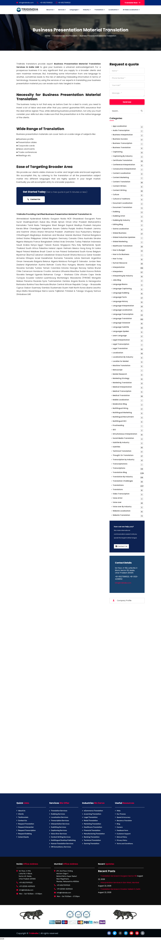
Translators (127, 489)
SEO (127, 429)
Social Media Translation (127, 438)
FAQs (118, 811)
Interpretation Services (60, 824)
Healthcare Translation (128, 246)
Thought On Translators (128, 455)
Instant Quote (23, 837)
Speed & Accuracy (123, 817)
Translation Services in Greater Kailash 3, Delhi (120, 889)
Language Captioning (127, 288)
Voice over (128, 502)
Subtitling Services (58, 827)
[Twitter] (115, 933)
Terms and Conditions (125, 844)
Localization (128, 353)
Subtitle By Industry (127, 442)
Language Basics (127, 284)
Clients (21, 814)
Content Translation (128, 182)
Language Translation (128, 318)
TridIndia (33, 933)
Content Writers (127, 186)
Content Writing (128, 190)
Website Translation (128, 515)
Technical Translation (127, 451)
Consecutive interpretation (127, 169)
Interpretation (128, 267)
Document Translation (127, 207)
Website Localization (127, 511)
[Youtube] (131, 933)
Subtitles (128, 447)
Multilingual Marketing (127, 412)
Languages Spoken (127, 331)
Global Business (128, 233)
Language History (127, 301)
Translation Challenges (128, 481)
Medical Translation (128, 395)
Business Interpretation (127, 135)
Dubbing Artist (127, 216)
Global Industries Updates (127, 237)
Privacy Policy (122, 840)
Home (47, 36)
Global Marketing (127, 241)
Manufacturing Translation (94, 834)
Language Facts (128, 297)
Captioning (127, 152)
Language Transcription (128, 314)
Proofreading (127, 425)
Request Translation (26, 824)
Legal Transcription (127, 344)
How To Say (127, 258)
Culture (127, 194)
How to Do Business (127, 254)
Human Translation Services (62, 844)
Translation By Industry (128, 476)
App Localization (127, 126)
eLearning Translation (92, 814)
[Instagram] (120, 933)
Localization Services (59, 817)
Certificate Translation (128, 160)
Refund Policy (122, 837)
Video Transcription (127, 494)
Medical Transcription (127, 391)
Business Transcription (127, 143)
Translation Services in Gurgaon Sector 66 (119, 876)
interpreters (128, 271)
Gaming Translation (91, 844)
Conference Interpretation (127, 164)
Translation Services (59, 811)
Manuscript (127, 370)
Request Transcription (27, 830)
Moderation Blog (127, 404)
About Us (21, 811)
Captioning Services (59, 830)
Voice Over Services (59, 834)
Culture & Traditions (127, 199)
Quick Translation (58, 316)
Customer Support (124, 834)
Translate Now (131, 2)
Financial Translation (92, 830)
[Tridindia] (27, 10)
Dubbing (128, 211)
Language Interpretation (128, 305)
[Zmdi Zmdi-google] (143, 933)
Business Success (127, 139)
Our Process (121, 814)
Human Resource (128, 263)
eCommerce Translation (93, 811)
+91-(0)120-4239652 (27, 886)
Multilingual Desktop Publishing (63, 840)
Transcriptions (128, 468)
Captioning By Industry (127, 156)
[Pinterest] (137, 933)
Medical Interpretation (127, 387)
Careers (120, 827)
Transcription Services (60, 821)
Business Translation (127, 147)
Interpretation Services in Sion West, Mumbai (120, 882)
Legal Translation (127, 348)
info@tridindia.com (26, 3)
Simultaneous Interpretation (127, 434)
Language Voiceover (127, 323)
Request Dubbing (25, 834)
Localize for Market (127, 361)
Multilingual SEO (127, 421)
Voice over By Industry (127, 506)
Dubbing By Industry (127, 220)
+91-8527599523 (64, 3)
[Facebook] (109, 933)
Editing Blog (127, 224)
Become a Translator (124, 821)
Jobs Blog (127, 280)
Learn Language (127, 335)
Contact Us (35, 199)
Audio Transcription (127, 130)
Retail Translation (91, 821)
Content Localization (127, 173)
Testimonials (23, 817)
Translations (128, 485)
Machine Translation (127, 365)
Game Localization (127, 229)
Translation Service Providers (64, 36)
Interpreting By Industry (127, 276)
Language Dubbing (127, 293)
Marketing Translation (127, 382)
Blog (118, 824)
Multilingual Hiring (127, 408)
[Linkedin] (126, 933)
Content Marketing (127, 177)
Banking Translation (91, 837)
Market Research (127, 374)
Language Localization (127, 310)
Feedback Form (122, 830)
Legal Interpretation (127, 340)
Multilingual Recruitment (127, 417)
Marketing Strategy (127, 378)
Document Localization (127, 203)
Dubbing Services (58, 814)
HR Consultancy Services (61, 847)
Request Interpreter (26, 827)
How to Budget (127, 250)
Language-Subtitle (128, 327)
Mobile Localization (127, 400)
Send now (127, 102)
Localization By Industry (127, 357)
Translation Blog (128, 472)
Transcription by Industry (127, 459)
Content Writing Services (61, 837)
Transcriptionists (127, 464)
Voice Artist (127, 498)
